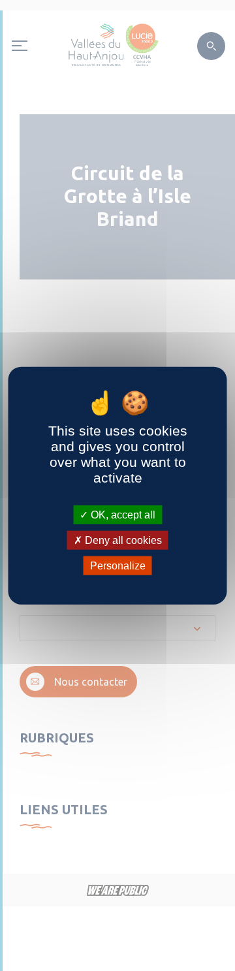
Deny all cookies (122, 539)
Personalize (118, 565)
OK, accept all (121, 514)
